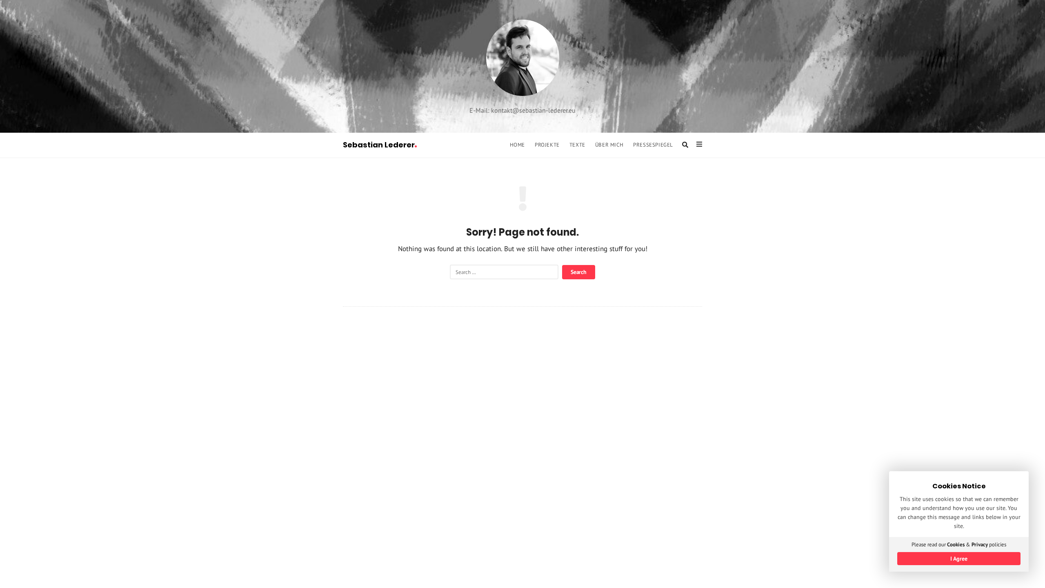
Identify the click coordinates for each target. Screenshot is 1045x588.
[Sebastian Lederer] (522, 58)
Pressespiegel (653, 144)
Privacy (980, 544)
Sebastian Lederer (379, 145)
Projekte (547, 144)
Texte (577, 144)
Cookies (956, 544)
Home (517, 144)
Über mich (609, 144)
